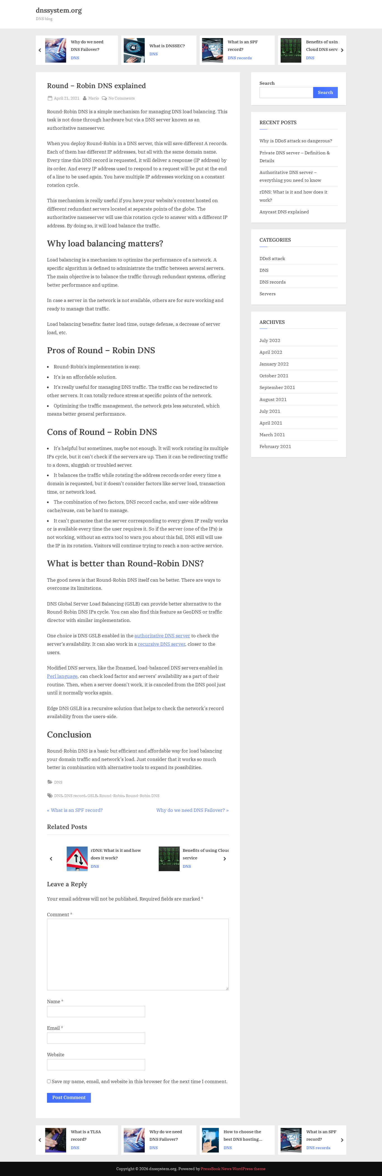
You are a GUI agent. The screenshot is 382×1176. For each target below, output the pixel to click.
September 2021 (277, 387)
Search (267, 83)
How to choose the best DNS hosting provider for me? (242, 1136)
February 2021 (275, 446)
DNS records (240, 57)
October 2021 (274, 375)
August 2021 (273, 399)
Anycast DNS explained (284, 212)
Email (55, 1028)
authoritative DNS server (162, 636)
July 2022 (270, 340)
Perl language (62, 676)
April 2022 (271, 352)
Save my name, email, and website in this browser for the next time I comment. (140, 1081)
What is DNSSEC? (167, 45)
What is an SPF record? (243, 45)
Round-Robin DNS (142, 795)
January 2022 (274, 364)
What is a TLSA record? (86, 1135)
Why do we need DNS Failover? (87, 45)
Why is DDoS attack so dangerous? (296, 140)
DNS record (75, 795)
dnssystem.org (59, 10)
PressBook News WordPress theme (233, 1168)
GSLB (92, 795)
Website (55, 1055)
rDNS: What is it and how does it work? (106, 854)
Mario (93, 98)
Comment (59, 914)
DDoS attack (272, 258)
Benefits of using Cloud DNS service (324, 45)
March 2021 (272, 434)
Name (55, 1001)
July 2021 (270, 411)
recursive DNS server (161, 644)
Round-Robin (111, 795)
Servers (268, 293)
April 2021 (271, 423)
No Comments (122, 98)
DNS (75, 57)
